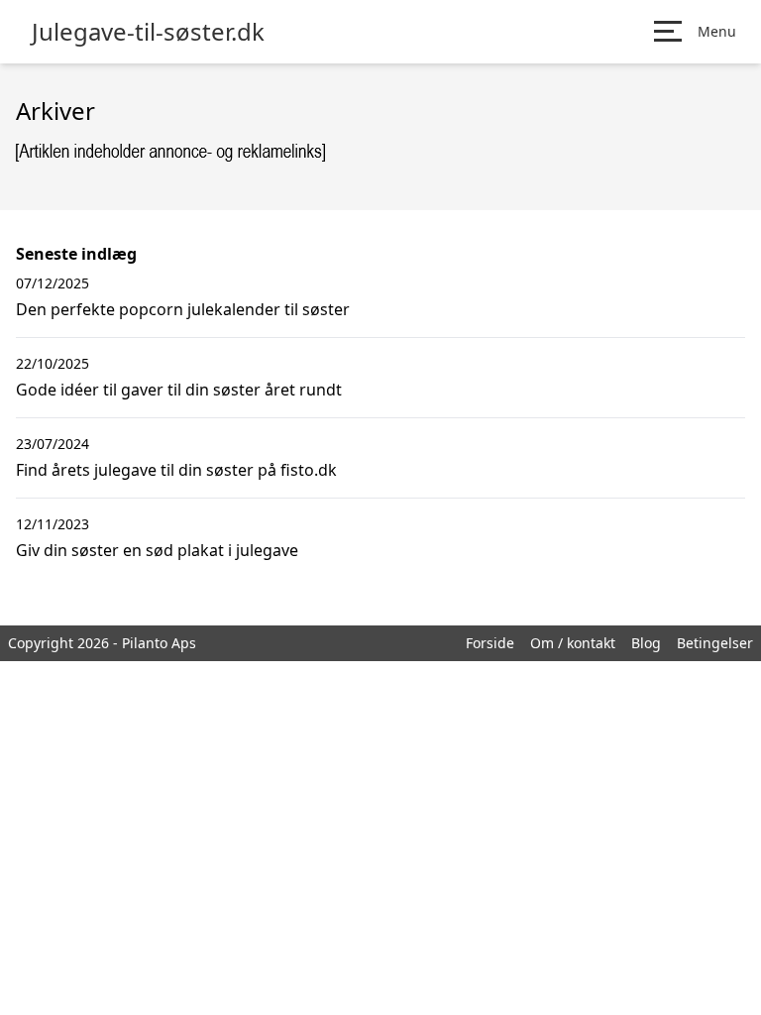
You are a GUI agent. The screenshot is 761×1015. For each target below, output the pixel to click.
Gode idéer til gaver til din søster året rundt (179, 389)
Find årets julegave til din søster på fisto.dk (176, 470)
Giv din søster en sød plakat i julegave (157, 550)
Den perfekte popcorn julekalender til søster (183, 309)
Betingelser (715, 642)
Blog (646, 642)
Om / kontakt (572, 642)
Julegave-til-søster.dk (148, 32)
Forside (490, 642)
